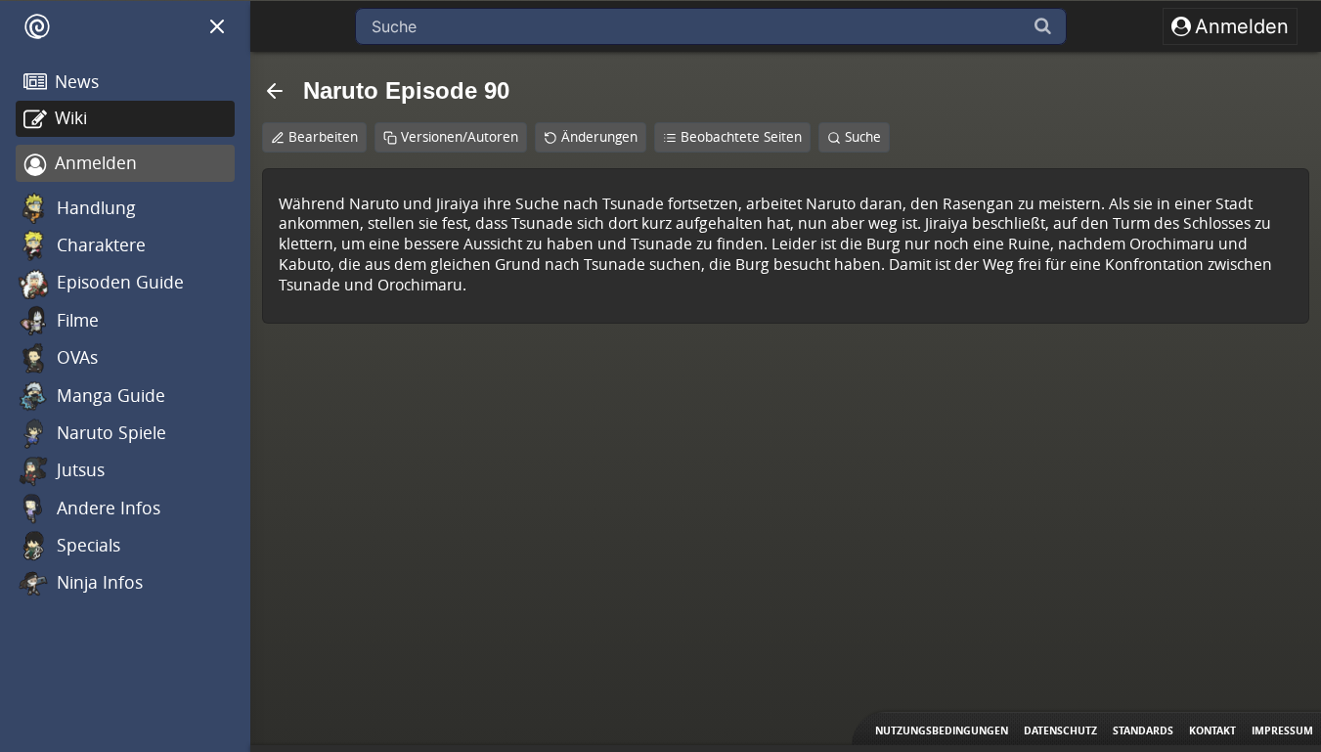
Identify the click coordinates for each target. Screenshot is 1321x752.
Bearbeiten (323, 137)
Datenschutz (1060, 730)
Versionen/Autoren (459, 137)
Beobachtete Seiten (741, 137)
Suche (863, 137)
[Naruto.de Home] (37, 26)
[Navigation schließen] (217, 26)
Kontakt (1212, 730)
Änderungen (599, 137)
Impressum (1282, 730)
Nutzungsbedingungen (941, 730)
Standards (1143, 730)
